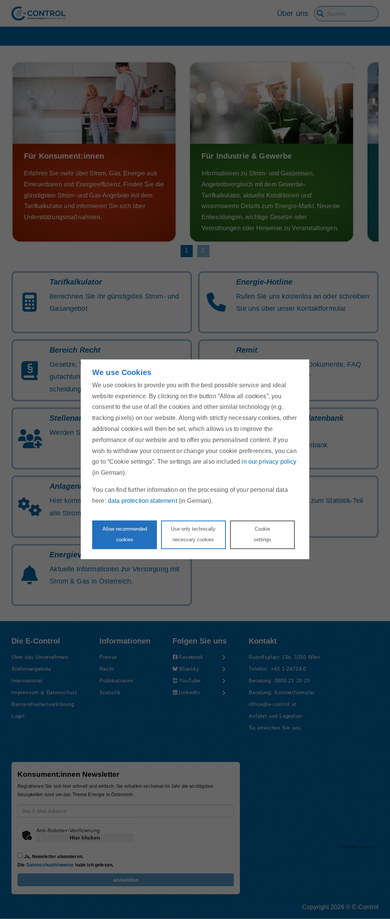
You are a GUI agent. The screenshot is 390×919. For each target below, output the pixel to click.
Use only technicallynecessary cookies (193, 534)
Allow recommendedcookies (124, 534)
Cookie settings (262, 534)
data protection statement (142, 501)
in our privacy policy (268, 462)
